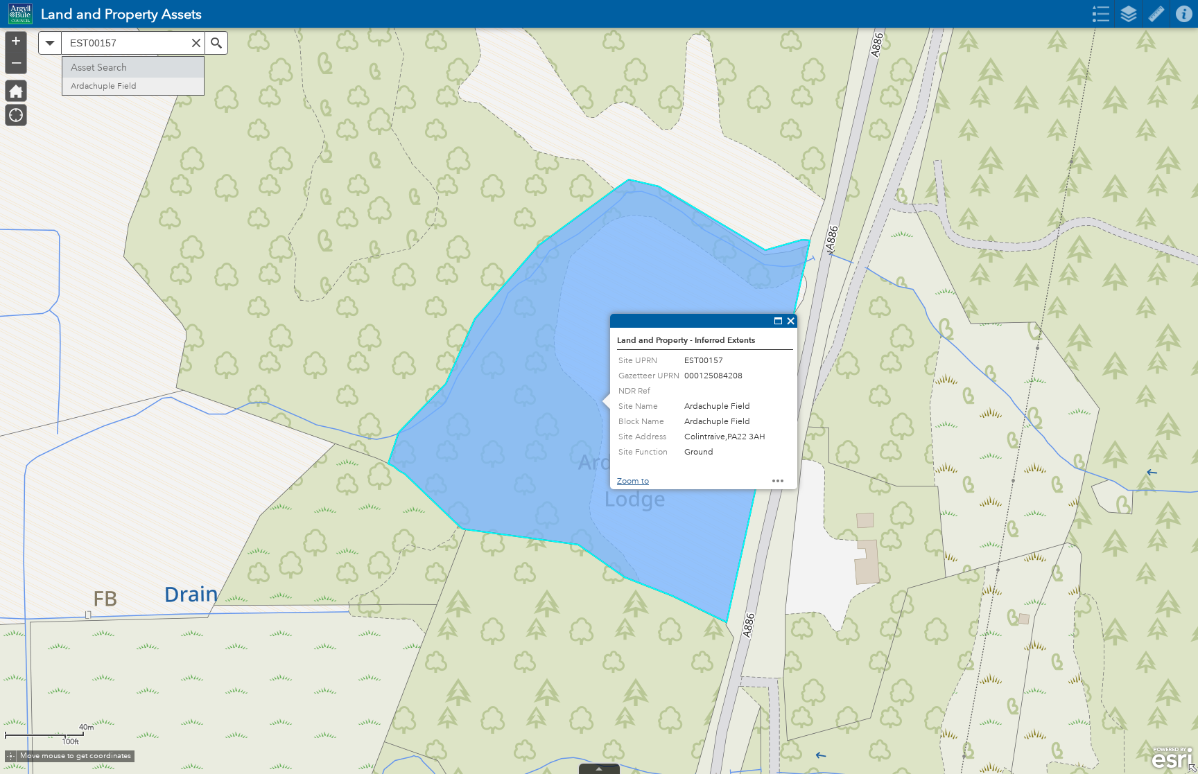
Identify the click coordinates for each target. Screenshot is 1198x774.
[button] (50, 43)
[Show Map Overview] (1192, 768)
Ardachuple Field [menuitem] (104, 86)
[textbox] (133, 43)
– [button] (16, 62)
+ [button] (16, 41)
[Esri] (1172, 758)
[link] (16, 13)
